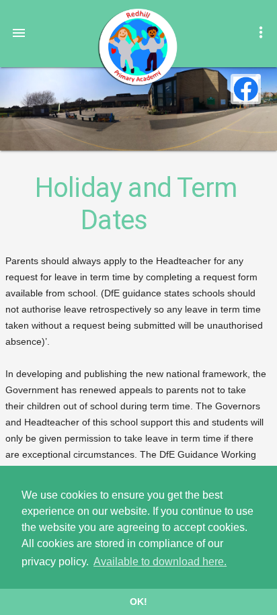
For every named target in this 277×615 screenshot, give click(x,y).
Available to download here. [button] (160, 561)
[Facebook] (245, 89)
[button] (19, 32)
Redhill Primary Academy (137, 47)
